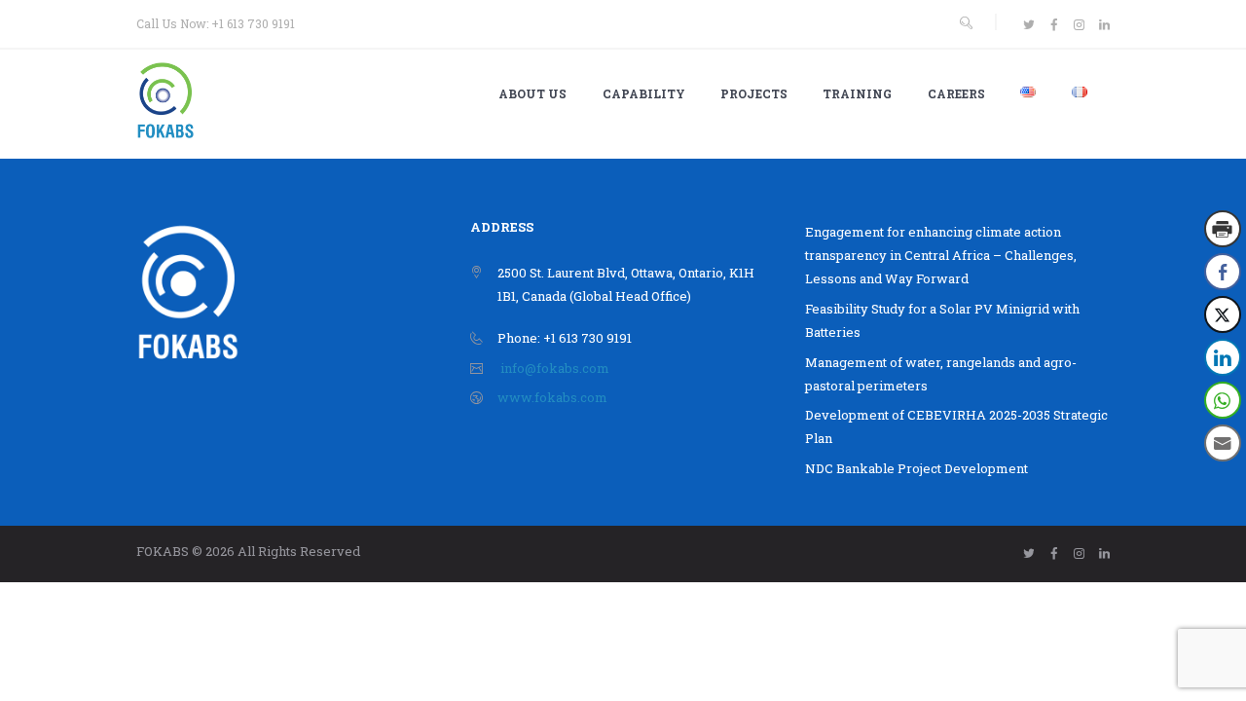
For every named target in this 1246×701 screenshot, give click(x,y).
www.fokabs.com (552, 397)
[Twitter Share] (1222, 314)
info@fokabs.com (554, 368)
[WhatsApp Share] (1222, 400)
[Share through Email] (1222, 442)
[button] (1223, 482)
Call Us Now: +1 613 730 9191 (215, 23)
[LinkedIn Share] (1222, 357)
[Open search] (965, 23)
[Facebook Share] (1222, 271)
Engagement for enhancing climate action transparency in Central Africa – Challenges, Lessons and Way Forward (941, 255)
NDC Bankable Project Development (916, 468)
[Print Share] (1222, 228)
